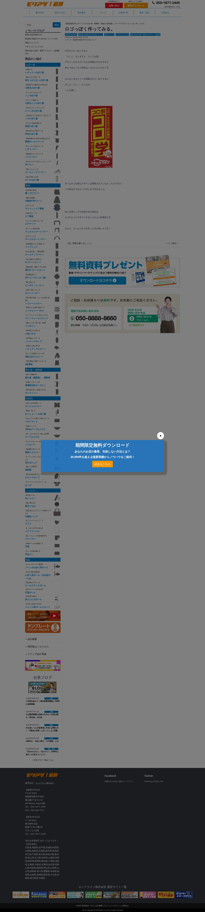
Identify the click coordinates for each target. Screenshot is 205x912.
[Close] (160, 435)
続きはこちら (102, 464)
